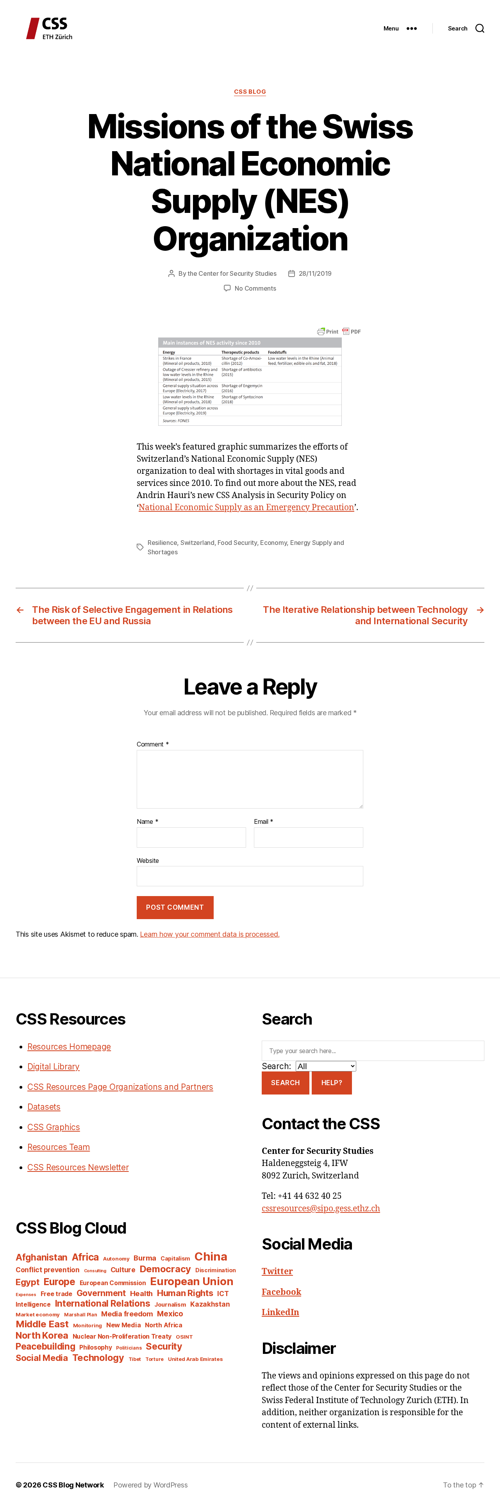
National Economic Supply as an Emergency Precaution (246, 507)
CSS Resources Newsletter (78, 1167)
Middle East (42, 1324)
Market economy (38, 1314)
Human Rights (185, 1293)
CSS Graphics (53, 1127)
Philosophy (95, 1347)
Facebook (281, 1292)
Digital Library (53, 1066)
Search (285, 1083)
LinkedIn (280, 1312)
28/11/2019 (315, 273)
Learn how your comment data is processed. (209, 934)
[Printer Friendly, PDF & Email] (339, 331)
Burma (145, 1257)
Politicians (128, 1348)
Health (141, 1293)
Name (147, 821)
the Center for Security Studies (232, 273)
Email (263, 821)
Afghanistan (42, 1257)
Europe (59, 1281)
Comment (153, 744)
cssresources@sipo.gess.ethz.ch (321, 1208)
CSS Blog (250, 91)
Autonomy (116, 1258)
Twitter (277, 1271)
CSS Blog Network (73, 1485)
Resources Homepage (69, 1047)
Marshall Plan (80, 1315)
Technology (98, 1357)
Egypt (27, 1282)
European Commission (113, 1283)
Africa (85, 1257)
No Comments (255, 288)
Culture (123, 1270)
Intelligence (33, 1304)
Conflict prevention (48, 1270)
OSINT (184, 1337)
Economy (273, 542)
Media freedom (127, 1314)
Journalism (170, 1304)
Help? (332, 1083)
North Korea (42, 1335)
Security (164, 1346)
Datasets (44, 1107)
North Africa (163, 1325)
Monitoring (87, 1325)
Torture (154, 1359)
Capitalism (175, 1258)
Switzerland (197, 542)
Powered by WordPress (150, 1485)
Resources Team (58, 1147)
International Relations (102, 1303)
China (211, 1256)
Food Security (237, 542)
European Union (191, 1281)
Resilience (162, 542)
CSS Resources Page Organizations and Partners (120, 1087)
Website (148, 860)
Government (101, 1293)
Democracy (165, 1269)
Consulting (95, 1270)
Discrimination (215, 1270)
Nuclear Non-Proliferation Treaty (122, 1336)
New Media (123, 1325)
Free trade (56, 1294)
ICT (223, 1293)
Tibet (135, 1359)
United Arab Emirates (195, 1359)
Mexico (170, 1313)
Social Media (42, 1358)
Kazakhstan (210, 1304)
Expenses (26, 1294)
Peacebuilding (45, 1346)
